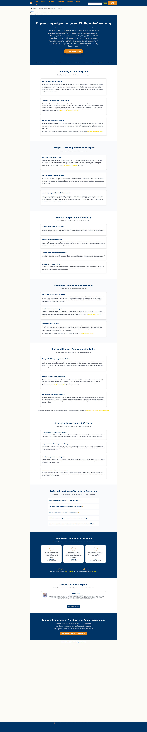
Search (89, 1)
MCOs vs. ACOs (66, 642)
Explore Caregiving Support (73, 51)
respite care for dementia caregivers (57, 384)
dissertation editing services (86, 333)
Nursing (35, 8)
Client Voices (100, 62)
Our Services (51, 1)
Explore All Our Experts (73, 606)
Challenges (68, 62)
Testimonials (70, 1)
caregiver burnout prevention (71, 165)
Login (36, 4)
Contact (78, 1)
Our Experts (109, 62)
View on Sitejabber (93, 571)
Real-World (77, 62)
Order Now (112, 3)
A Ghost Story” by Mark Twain (77, 642)
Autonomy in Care (39, 62)
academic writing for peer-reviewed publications (97, 410)
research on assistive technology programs (68, 110)
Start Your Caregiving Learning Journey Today (73, 633)
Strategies (85, 62)
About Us (43, 1)
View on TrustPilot (69, 571)
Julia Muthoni (45, 14)
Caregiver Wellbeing (50, 62)
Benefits (61, 62)
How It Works (61, 1)
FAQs (93, 62)
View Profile (76, 599)
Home (36, 1)
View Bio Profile (89, 723)
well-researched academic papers (95, 131)
